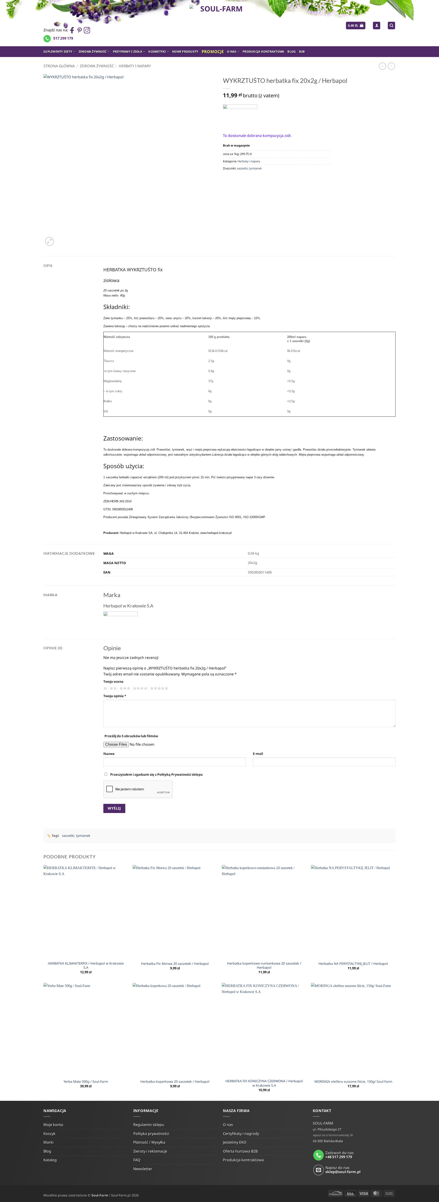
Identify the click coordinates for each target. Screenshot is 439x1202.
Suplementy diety (57, 51)
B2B (302, 51)
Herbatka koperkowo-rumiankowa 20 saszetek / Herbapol (264, 965)
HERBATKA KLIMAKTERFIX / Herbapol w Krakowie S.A (86, 965)
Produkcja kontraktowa (263, 51)
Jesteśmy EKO (234, 1142)
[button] (355, 25)
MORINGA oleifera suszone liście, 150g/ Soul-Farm (353, 1082)
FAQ (136, 1159)
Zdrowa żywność (93, 51)
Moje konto (53, 1124)
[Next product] (382, 66)
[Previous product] (391, 66)
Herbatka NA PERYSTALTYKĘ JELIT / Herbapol (353, 964)
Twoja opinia (114, 696)
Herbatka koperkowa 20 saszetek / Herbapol (174, 1082)
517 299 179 (63, 38)
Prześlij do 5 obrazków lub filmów (131, 736)
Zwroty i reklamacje (150, 1151)
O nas (231, 51)
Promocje (213, 51)
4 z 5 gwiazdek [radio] (139, 688)
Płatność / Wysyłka (149, 1142)
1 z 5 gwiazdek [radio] (104, 688)
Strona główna (59, 65)
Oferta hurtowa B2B (240, 1151)
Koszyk (49, 1133)
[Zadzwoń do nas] (318, 1155)
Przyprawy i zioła (127, 51)
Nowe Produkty (185, 51)
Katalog (50, 1159)
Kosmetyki (157, 51)
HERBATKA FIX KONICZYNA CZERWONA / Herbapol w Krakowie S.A (264, 1083)
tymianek (255, 168)
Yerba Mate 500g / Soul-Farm (86, 1082)
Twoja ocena (113, 681)
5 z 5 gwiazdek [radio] (158, 688)
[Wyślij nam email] (318, 1170)
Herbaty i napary (135, 65)
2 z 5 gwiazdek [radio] (112, 688)
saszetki (242, 168)
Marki (48, 1142)
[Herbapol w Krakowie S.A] (240, 115)
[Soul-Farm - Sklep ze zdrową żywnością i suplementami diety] (220, 23)
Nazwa (109, 753)
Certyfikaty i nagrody (241, 1133)
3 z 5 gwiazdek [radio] (124, 688)
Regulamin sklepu (148, 1124)
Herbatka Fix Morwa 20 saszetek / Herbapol (175, 964)
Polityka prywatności (151, 1133)
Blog (291, 51)
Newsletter (142, 1168)
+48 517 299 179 (338, 1156)
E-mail (258, 753)
